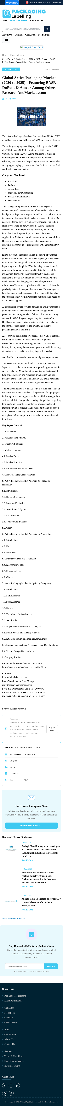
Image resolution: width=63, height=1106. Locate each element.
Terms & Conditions (13, 1056)
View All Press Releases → (15, 918)
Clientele (8, 1017)
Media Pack (44, 34)
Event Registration (13, 1000)
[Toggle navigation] (6, 40)
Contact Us (9, 1044)
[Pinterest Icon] (11, 1093)
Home (5, 55)
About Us (7, 34)
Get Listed (30, 34)
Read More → (29, 860)
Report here (52, 729)
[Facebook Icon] (4, 1085)
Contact (18, 34)
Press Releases (17, 55)
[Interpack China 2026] (31, 48)
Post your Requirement (15, 996)
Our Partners (10, 1034)
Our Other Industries (13, 1061)
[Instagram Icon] (4, 1093)
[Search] (47, 29)
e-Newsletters (10, 1022)
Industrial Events (12, 1066)
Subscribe (51, 966)
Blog (6, 1029)
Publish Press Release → (31, 825)
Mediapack (9, 1012)
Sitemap (8, 1051)
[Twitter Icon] (11, 1087)
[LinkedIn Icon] (17, 1085)
